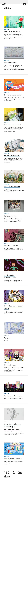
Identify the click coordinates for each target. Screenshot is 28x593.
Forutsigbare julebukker (13, 459)
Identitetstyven (10, 365)
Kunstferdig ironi (10, 216)
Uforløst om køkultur (12, 186)
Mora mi (7, 338)
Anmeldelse (6, 29)
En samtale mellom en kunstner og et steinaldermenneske (12, 426)
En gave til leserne (11, 246)
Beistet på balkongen (12, 155)
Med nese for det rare (12, 124)
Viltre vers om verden (12, 32)
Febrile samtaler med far (13, 396)
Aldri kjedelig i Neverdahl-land (10, 276)
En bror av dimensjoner (13, 95)
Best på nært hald (11, 63)
